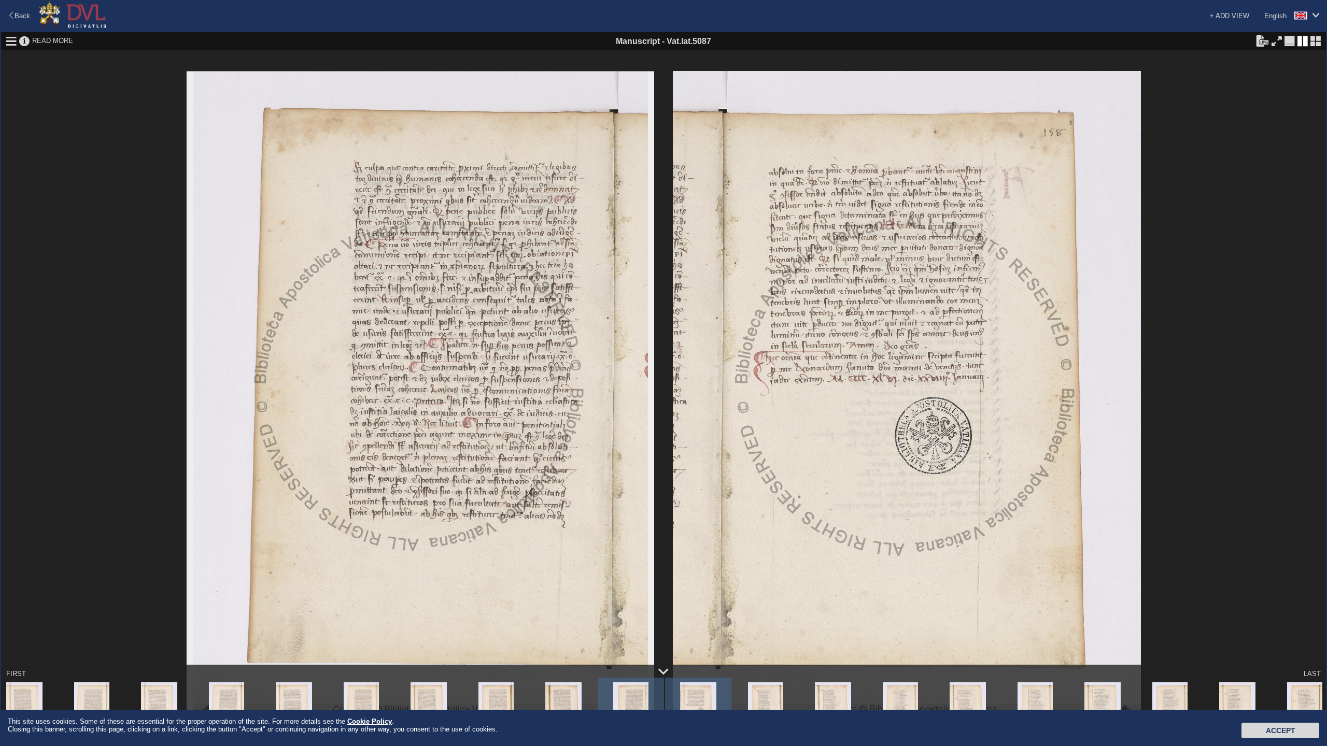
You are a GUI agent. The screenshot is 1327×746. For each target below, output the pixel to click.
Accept (1280, 730)
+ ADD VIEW (1229, 16)
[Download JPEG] (1262, 40)
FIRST (16, 674)
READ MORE (52, 41)
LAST (1312, 674)
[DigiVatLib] (72, 26)
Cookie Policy (369, 721)
